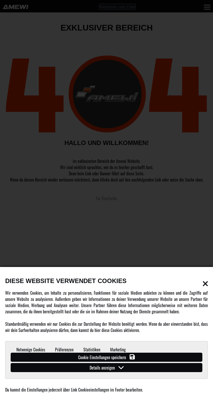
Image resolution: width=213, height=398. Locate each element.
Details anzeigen (103, 368)
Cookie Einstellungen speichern (102, 357)
